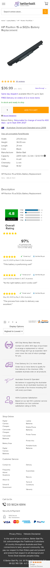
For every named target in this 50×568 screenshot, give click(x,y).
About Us (6, 480)
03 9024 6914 (16, 504)
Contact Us (7, 465)
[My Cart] (46, 4)
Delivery (29, 465)
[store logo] (25, 4)
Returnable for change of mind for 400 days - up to (25, 121)
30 (20, 81)
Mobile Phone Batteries (31, 428)
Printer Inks (30, 441)
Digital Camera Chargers (6, 423)
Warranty (29, 489)
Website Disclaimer (32, 534)
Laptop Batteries (29, 422)
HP (18, 20)
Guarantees (30, 471)
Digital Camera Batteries (6, 451)
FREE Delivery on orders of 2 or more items (20, 97)
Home (3, 20)
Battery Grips (7, 443)
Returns (29, 477)
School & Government (7, 485)
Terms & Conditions (30, 483)
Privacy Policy (15, 534)
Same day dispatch (10, 93)
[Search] (45, 11)
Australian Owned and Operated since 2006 (26, 127)
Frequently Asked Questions (6, 472)
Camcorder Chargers (7, 430)
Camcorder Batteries (7, 437)
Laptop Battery (11, 20)
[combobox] (25, 11)
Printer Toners (31, 434)
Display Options (17, 326)
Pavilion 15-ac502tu (26, 20)
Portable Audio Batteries (31, 446)
